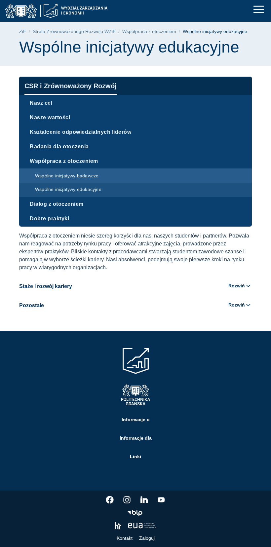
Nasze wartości (50, 117)
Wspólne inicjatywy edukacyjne (68, 189)
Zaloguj (147, 538)
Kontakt (125, 538)
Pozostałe (132, 305)
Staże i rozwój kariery (132, 286)
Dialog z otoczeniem (57, 204)
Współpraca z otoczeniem (149, 31)
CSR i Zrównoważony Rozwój (70, 86)
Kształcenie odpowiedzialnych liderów (80, 132)
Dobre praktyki (49, 218)
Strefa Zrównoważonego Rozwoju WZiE (74, 31)
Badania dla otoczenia (59, 146)
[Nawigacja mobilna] (259, 9)
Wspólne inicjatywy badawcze (66, 175)
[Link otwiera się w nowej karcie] (110, 500)
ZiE (22, 31)
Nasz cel (41, 103)
